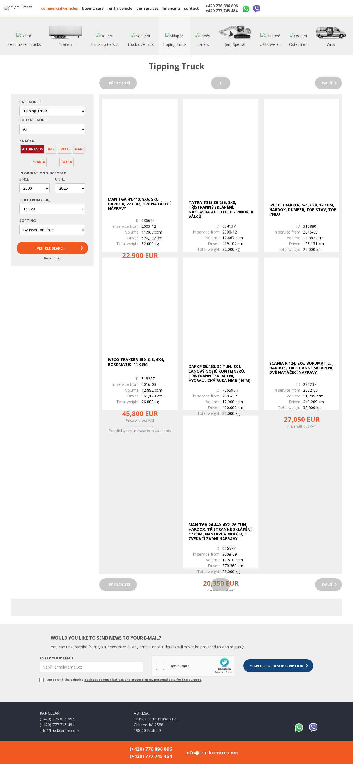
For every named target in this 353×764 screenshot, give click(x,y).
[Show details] (140, 143)
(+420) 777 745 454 (57, 724)
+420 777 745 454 (221, 10)
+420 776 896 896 (221, 5)
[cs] (316, 7)
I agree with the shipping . (123, 679)
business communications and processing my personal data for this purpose (142, 679)
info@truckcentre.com (59, 730)
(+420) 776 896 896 (57, 718)
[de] (329, 7)
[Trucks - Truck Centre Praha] (20, 8)
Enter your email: (57, 658)
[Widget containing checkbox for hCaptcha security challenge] (193, 665)
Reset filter (52, 258)
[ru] (343, 7)
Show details (138, 240)
